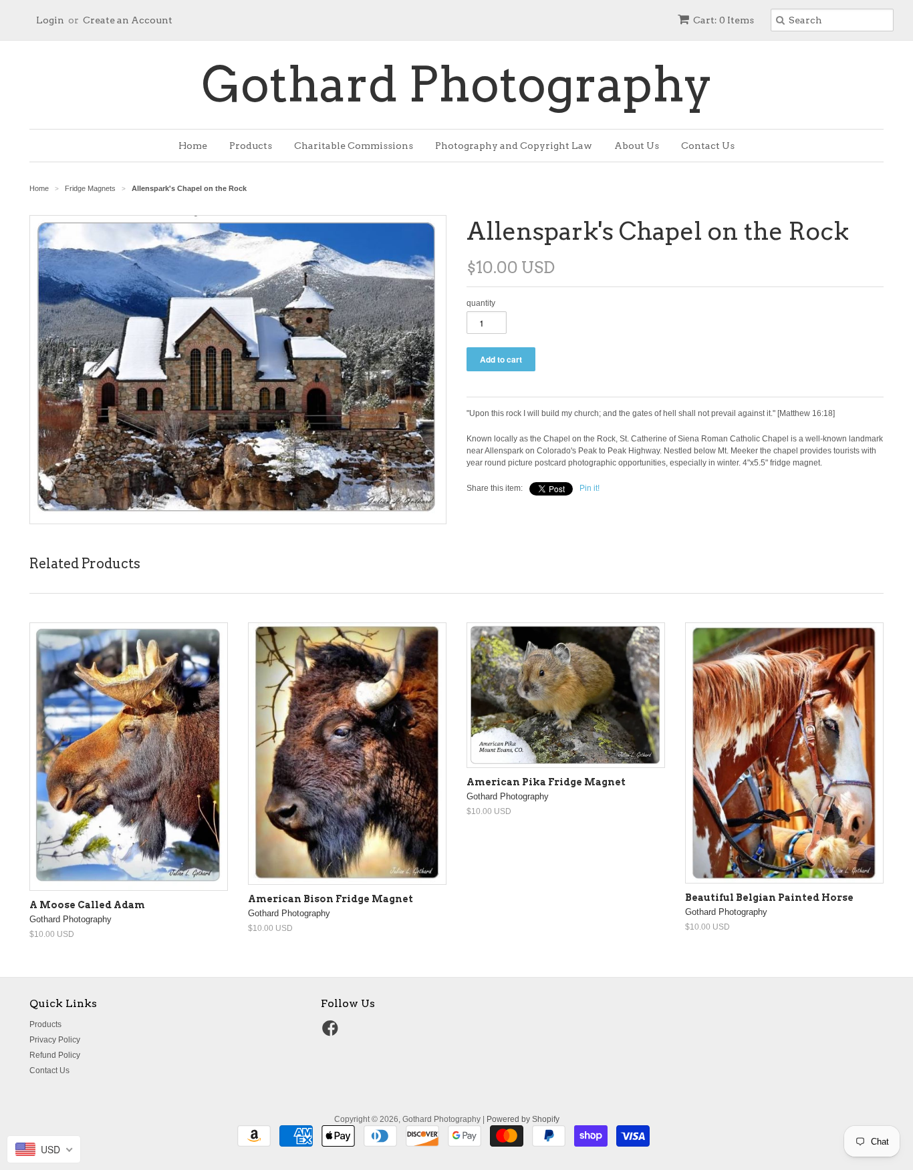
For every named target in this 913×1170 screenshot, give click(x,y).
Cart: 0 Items (723, 20)
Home (192, 145)
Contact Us (708, 145)
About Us (636, 145)
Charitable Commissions (353, 145)
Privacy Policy (54, 1039)
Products (250, 145)
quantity (481, 303)
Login (50, 20)
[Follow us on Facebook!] (332, 1032)
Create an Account (127, 20)
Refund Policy (54, 1055)
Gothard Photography (456, 85)
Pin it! (589, 488)
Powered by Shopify (523, 1119)
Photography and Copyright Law (513, 145)
